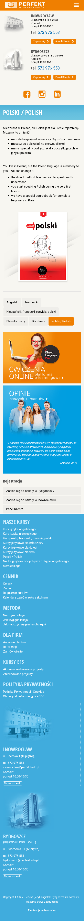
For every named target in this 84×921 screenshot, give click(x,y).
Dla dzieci (38, 321)
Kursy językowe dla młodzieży (23, 543)
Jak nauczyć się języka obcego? (24, 624)
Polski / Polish (61, 321)
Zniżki (7, 588)
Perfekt (29, 897)
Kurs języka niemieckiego (20, 534)
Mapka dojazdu (12, 783)
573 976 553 (49, 32)
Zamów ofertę (13, 651)
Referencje (10, 647)
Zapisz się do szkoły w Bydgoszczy (30, 491)
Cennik (7, 583)
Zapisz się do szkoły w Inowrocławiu (31, 500)
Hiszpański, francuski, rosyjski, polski (31, 312)
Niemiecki (31, 302)
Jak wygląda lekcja (15, 620)
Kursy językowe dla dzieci (20, 547)
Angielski (12, 302)
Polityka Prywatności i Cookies (23, 692)
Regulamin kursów (15, 593)
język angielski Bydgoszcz (50, 897)
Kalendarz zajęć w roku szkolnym (25, 597)
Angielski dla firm (14, 642)
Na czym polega (14, 615)
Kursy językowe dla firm (19, 552)
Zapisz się (39, 41)
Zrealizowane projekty (18, 674)
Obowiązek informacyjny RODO (23, 696)
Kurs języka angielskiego (19, 529)
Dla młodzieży (16, 321)
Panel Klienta (62, 41)
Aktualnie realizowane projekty (23, 669)
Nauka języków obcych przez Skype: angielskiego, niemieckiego (36, 563)
